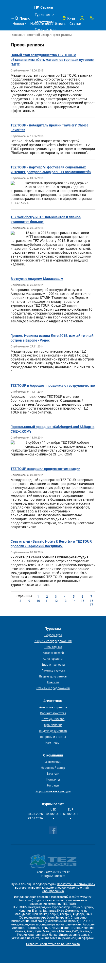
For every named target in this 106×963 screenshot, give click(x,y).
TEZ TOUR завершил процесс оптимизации (45, 468)
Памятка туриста (53, 670)
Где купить (43, 29)
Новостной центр (36, 34)
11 (47, 601)
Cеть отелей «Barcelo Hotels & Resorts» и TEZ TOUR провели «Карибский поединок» (51, 543)
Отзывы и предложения (53, 688)
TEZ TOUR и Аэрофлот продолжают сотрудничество (53, 385)
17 (91, 604)
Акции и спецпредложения (53, 641)
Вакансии (53, 773)
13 (65, 601)
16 (91, 601)
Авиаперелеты (53, 658)
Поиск (24, 18)
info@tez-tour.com (53, 876)
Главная (16, 34)
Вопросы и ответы (53, 737)
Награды (53, 785)
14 (73, 601)
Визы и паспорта (53, 664)
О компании (53, 762)
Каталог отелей (53, 653)
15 (82, 601)
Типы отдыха (53, 647)
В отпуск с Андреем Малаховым (37, 278)
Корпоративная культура (53, 791)
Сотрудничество (53, 719)
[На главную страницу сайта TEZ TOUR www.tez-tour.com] (12, 18)
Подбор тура (53, 635)
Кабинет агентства (53, 713)
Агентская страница (53, 707)
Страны (46, 7)
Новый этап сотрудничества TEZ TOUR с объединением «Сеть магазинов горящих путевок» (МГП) (52, 60)
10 (38, 601)
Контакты (53, 779)
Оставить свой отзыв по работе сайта (53, 944)
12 (56, 601)
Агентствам (44, 22)
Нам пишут (53, 742)
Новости (53, 682)
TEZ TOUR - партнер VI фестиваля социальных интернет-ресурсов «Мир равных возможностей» (51, 169)
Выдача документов (53, 676)
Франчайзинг (53, 725)
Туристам (42, 15)
